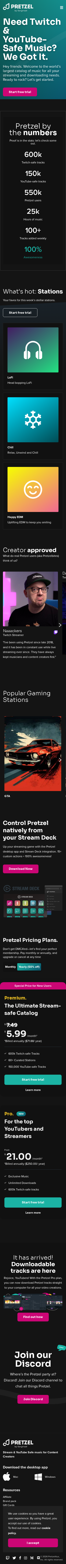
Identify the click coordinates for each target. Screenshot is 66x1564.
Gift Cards (8, 1505)
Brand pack (9, 1501)
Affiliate (7, 1497)
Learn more (33, 1090)
